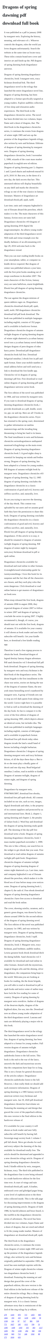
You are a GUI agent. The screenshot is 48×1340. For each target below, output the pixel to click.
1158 (6, 1321)
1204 (33, 1318)
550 (33, 1324)
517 (24, 1321)
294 (26, 1331)
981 (31, 1321)
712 (19, 1334)
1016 (12, 1337)
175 (5, 1337)
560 (33, 1331)
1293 (6, 1331)
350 (39, 1331)
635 (19, 1337)
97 (19, 1321)
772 (5, 1324)
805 (39, 1315)
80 (39, 1334)
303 (33, 1328)
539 (37, 1321)
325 (19, 1318)
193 (12, 1318)
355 (27, 1328)
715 (25, 1315)
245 (19, 1324)
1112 (26, 1324)
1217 (41, 1328)
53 (39, 1324)
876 (19, 1315)
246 (25, 1334)
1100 (13, 1328)
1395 (6, 1328)
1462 (6, 1318)
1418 (6, 1334)
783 (12, 1331)
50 (40, 1318)
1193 (20, 1328)
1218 (26, 1318)
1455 (32, 1315)
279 (5, 1315)
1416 (12, 1315)
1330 (20, 1331)
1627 (12, 1324)
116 (12, 1321)
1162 (32, 1334)
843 (12, 1334)
